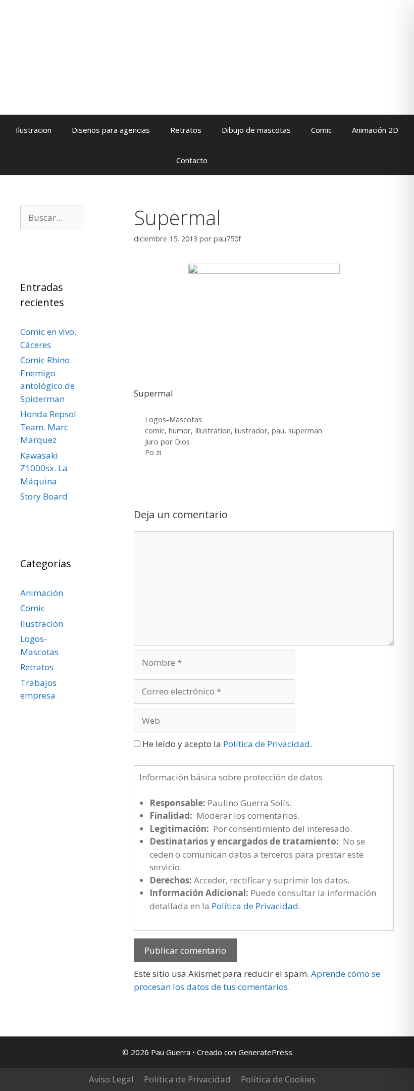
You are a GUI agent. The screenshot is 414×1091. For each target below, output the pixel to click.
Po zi (153, 452)
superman (305, 430)
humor (180, 430)
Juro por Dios (167, 442)
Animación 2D (375, 130)
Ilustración (41, 623)
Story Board (44, 496)
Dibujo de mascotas (256, 130)
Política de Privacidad (266, 744)
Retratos (185, 130)
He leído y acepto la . (226, 744)
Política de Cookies (278, 1079)
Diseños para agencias (111, 130)
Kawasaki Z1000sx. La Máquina (44, 468)
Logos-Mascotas (173, 419)
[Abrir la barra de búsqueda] (232, 160)
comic (155, 430)
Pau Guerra (89, 74)
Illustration (213, 430)
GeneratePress (265, 1052)
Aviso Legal (111, 1079)
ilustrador (251, 430)
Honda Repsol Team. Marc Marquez (48, 426)
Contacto (192, 160)
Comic (321, 130)
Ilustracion (33, 130)
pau (278, 430)
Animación (41, 593)
